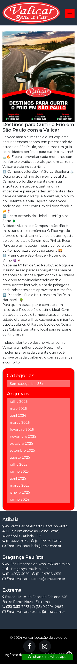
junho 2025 (19, 471)
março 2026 (20, 423)
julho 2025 (19, 464)
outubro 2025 (21, 443)
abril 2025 (18, 478)
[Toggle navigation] (70, 13)
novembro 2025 (23, 436)
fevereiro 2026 (22, 429)
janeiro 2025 (20, 492)
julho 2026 (19, 402)
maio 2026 (18, 409)
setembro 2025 (22, 450)
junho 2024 (19, 499)
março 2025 (20, 485)
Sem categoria (21, 384)
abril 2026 (18, 416)
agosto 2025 (20, 457)
